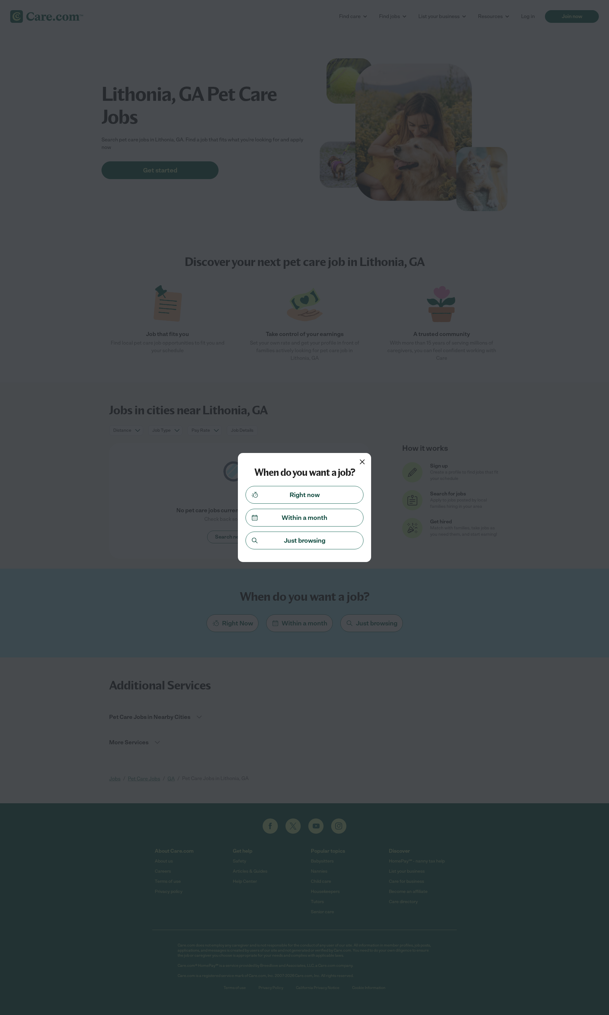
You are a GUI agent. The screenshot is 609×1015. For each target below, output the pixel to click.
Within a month (304, 517)
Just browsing (304, 540)
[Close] (362, 462)
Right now (305, 495)
